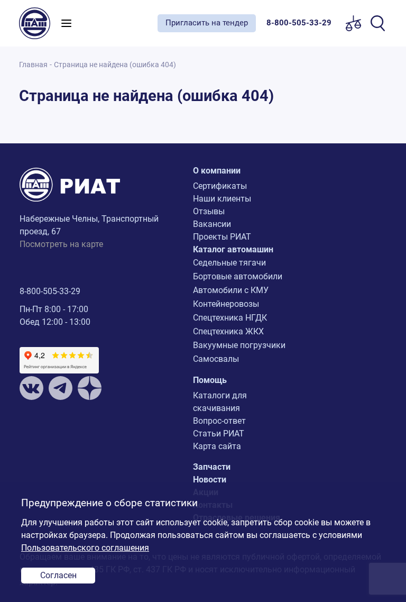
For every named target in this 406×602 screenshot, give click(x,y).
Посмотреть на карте (61, 244)
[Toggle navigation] (66, 23)
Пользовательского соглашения (85, 548)
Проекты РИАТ (222, 237)
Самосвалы (216, 359)
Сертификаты (220, 186)
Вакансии (212, 224)
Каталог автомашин (233, 249)
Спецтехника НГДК (230, 318)
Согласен (58, 575)
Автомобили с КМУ (231, 290)
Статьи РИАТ (218, 433)
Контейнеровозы (226, 304)
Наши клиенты (222, 199)
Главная (33, 64)
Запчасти (211, 467)
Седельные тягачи (229, 263)
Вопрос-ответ (219, 421)
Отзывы (209, 211)
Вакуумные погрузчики (239, 345)
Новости (209, 480)
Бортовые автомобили (237, 276)
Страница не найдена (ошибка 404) (115, 64)
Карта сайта (217, 446)
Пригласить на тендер (206, 23)
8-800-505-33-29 (50, 291)
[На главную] (37, 23)
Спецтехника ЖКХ (228, 331)
